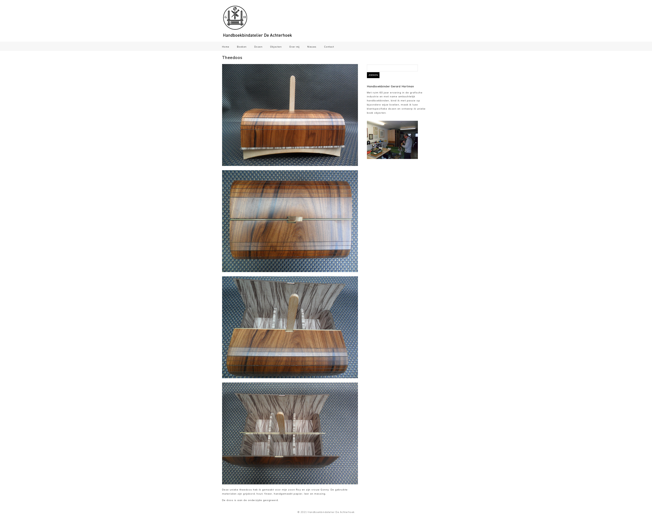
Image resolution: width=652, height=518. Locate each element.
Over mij (294, 46)
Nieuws (311, 46)
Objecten (276, 46)
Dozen (258, 46)
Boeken (242, 46)
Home (225, 46)
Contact (329, 46)
